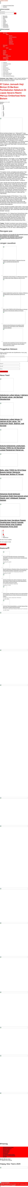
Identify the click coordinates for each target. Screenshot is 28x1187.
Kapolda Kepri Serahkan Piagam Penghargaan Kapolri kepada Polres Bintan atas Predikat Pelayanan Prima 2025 (14, 344)
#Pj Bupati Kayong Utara (9, 1154)
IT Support (12, 1185)
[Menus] (0, 1)
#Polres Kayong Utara (8, 1147)
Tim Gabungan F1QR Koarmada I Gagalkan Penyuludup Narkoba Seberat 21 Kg (11, 237)
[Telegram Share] (3, 108)
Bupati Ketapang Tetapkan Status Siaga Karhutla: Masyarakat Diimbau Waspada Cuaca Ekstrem (15, 569)
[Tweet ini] (3, 107)
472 (4, 536)
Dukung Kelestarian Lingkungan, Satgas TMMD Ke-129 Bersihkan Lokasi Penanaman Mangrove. (15, 293)
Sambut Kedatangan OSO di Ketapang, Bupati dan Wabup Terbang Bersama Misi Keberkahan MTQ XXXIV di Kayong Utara (14, 581)
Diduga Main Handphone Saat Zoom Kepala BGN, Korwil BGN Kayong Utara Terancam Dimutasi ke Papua (15, 595)
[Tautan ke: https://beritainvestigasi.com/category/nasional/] (8, 548)
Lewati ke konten (4, 0)
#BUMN (5, 1156)
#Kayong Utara (6, 1149)
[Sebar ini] (3, 106)
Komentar (2, 356)
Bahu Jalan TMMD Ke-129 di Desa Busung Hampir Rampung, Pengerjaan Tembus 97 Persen (15, 310)
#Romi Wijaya (6, 1152)
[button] (15, 13)
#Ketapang (5, 1153)
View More (3, 544)
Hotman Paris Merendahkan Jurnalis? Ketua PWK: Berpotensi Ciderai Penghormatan (15, 606)
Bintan (1, 103)
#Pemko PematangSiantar (9, 1155)
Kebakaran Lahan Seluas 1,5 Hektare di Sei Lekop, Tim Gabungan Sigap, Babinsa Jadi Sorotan (15, 277)
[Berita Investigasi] (4, 9)
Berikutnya (5, 537)
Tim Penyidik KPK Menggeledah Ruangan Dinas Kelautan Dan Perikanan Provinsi (14, 235)
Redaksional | (7, 1185)
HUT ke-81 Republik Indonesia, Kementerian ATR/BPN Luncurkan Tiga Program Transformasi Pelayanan (15, 558)
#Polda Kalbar (6, 1150)
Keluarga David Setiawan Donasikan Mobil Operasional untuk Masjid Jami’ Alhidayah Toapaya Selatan (13, 326)
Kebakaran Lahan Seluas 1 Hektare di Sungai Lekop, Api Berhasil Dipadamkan (14, 261)
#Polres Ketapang (7, 1148)
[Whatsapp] (3, 109)
